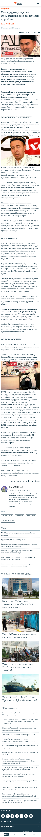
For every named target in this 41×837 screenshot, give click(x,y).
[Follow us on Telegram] (21, 816)
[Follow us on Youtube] (12, 816)
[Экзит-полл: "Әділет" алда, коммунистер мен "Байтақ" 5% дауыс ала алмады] (20, 588)
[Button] (22, 32)
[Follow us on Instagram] (17, 816)
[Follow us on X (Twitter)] (8, 816)
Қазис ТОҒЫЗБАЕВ (7, 24)
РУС (15, 834)
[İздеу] (34, 834)
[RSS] (26, 816)
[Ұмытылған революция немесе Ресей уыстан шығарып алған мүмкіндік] (20, 651)
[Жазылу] (31, 816)
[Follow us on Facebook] (3, 816)
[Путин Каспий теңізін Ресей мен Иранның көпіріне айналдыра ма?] (20, 684)
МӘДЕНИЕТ (5, 9)
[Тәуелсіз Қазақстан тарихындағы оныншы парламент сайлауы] (20, 621)
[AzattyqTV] (25, 834)
